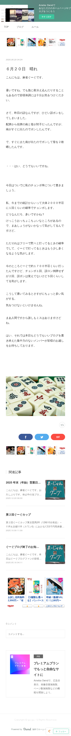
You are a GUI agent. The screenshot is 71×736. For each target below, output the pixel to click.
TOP (6, 26)
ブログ (20, 26)
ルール (35, 26)
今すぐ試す (46, 16)
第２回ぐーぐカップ (18, 514)
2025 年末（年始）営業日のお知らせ (29, 482)
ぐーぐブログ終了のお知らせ (24, 547)
